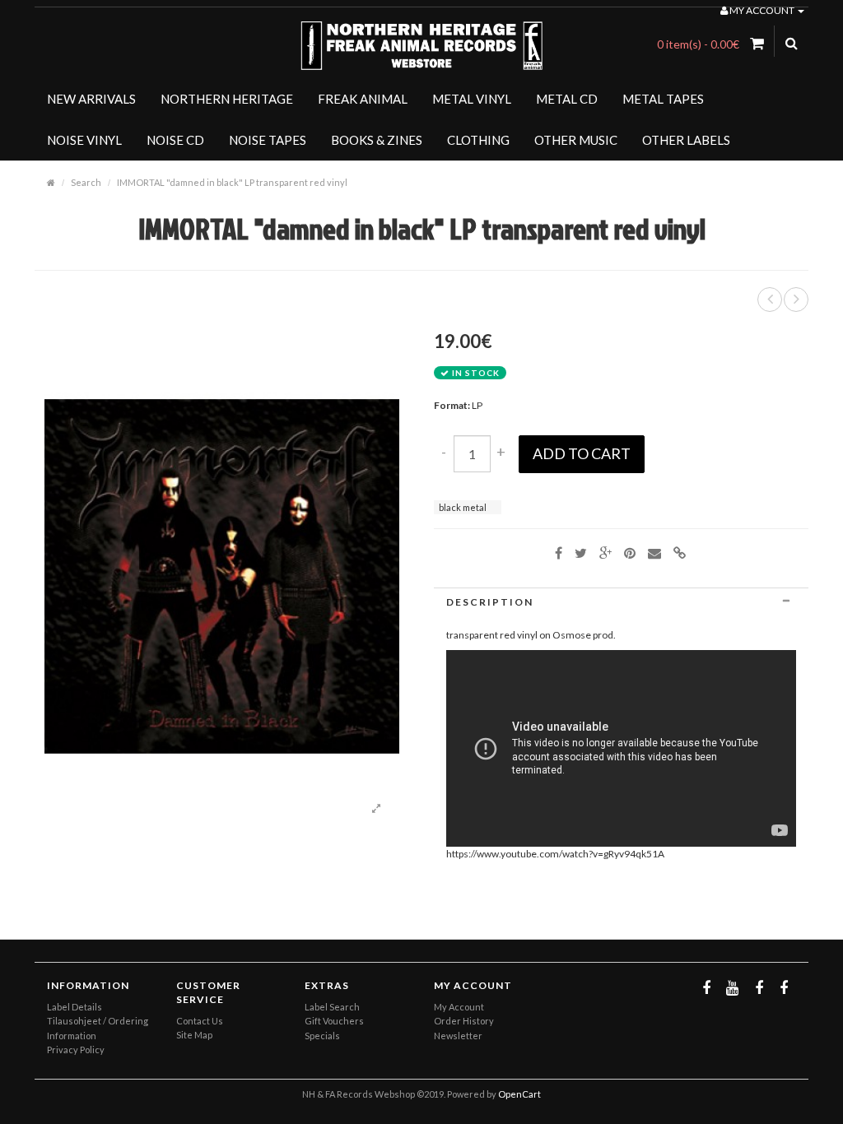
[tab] (621, 601)
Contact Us (199, 1020)
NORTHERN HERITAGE (227, 98)
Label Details (74, 1006)
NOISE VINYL (84, 139)
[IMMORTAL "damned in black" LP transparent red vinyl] (376, 808)
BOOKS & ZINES (376, 139)
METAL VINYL (471, 98)
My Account (459, 1006)
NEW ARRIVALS (91, 98)
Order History (464, 1020)
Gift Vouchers (334, 1020)
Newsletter (458, 1035)
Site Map (194, 1034)
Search (86, 182)
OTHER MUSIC (575, 139)
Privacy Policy (76, 1049)
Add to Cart (582, 453)
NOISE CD (175, 139)
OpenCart (519, 1094)
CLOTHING (478, 139)
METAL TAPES (663, 98)
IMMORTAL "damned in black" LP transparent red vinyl (232, 182)
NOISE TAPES (267, 139)
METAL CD (567, 98)
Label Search (332, 1006)
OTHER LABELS (686, 139)
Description (489, 602)
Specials (322, 1035)
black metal (463, 507)
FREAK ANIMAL (363, 98)
